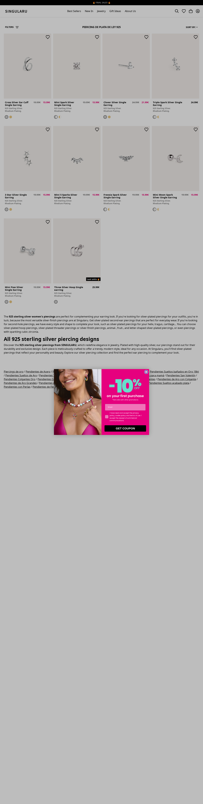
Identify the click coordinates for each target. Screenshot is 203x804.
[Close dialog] (146, 372)
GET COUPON (125, 428)
